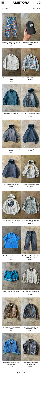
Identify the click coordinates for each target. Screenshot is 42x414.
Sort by (35, 8)
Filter (4, 8)
